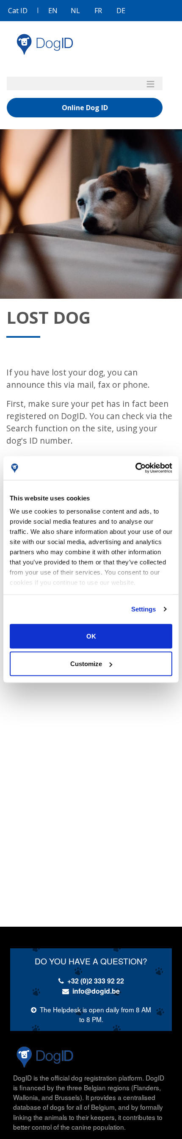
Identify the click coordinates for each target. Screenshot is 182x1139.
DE (120, 10)
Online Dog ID (85, 107)
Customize (86, 663)
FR (98, 10)
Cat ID (18, 10)
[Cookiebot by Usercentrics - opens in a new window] (135, 468)
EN (53, 10)
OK (91, 635)
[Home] (45, 44)
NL (75, 10)
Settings (143, 609)
